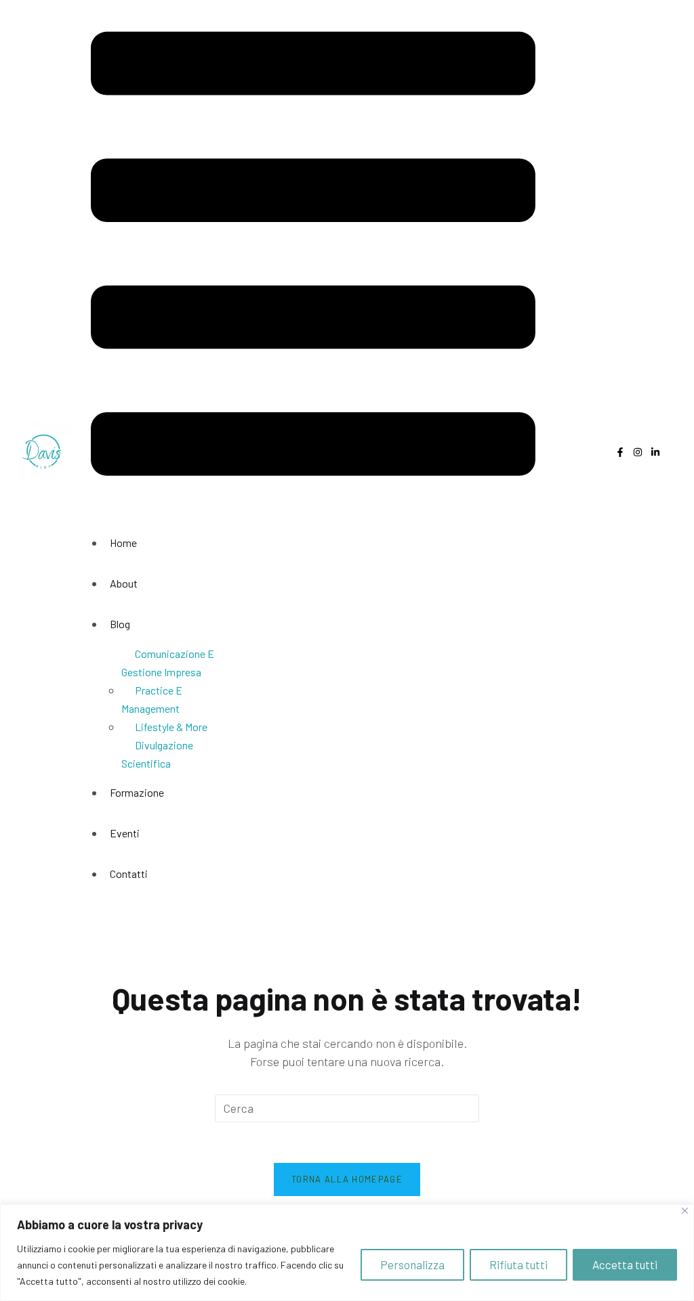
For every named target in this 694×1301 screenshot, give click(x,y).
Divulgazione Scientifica (157, 754)
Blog (120, 623)
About (124, 583)
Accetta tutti (624, 1264)
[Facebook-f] (620, 452)
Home (123, 542)
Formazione (137, 792)
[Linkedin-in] (655, 452)
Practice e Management (151, 699)
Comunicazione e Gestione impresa (167, 662)
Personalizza (412, 1264)
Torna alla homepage (347, 1179)
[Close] (685, 1211)
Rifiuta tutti (518, 1264)
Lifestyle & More (171, 726)
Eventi (125, 832)
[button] (313, 256)
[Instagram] (637, 452)
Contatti (129, 873)
